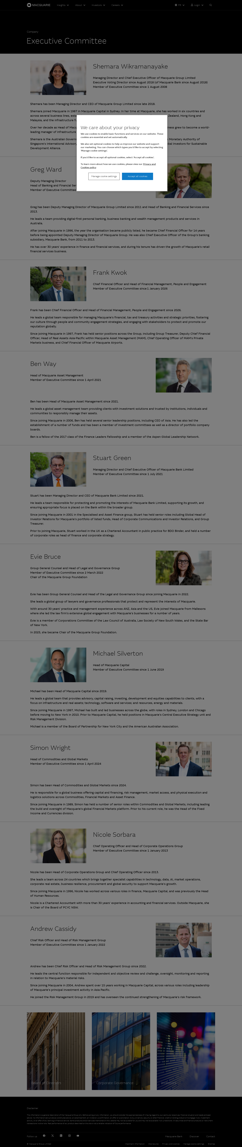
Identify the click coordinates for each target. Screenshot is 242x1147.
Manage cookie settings (104, 176)
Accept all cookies (137, 176)
